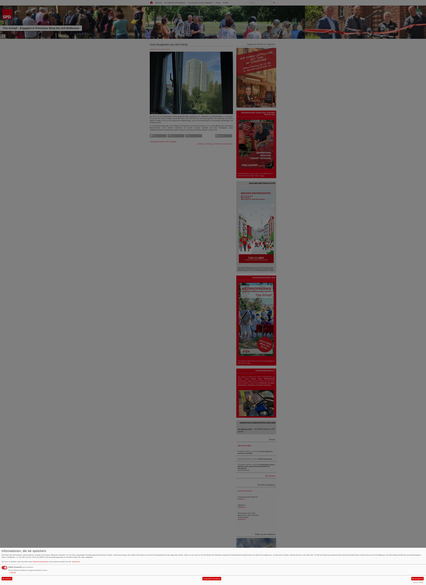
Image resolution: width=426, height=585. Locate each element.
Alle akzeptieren (417, 579)
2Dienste (12, 572)
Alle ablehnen (7, 579)
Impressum (76, 561)
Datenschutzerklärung (41, 561)
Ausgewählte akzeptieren (212, 579)
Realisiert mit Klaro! (418, 582)
